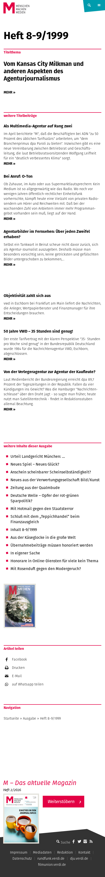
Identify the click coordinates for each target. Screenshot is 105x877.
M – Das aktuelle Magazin (39, 782)
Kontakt (84, 852)
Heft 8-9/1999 (50, 718)
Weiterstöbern (61, 801)
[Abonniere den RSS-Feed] (91, 841)
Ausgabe (29, 718)
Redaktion (65, 852)
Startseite (11, 718)
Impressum (18, 852)
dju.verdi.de (79, 858)
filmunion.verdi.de (52, 864)
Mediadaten (42, 852)
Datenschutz (22, 858)
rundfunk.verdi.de (50, 858)
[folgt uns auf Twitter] (79, 841)
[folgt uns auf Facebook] (73, 841)
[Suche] (58, 841)
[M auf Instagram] (85, 841)
